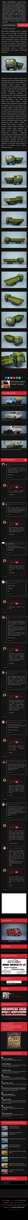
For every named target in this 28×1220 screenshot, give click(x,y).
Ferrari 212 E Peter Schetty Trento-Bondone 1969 (14, 1084)
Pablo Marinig (12, 617)
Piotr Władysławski (14, 582)
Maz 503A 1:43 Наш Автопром (17, 1139)
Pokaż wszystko (23, 1117)
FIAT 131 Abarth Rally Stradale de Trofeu (12, 1060)
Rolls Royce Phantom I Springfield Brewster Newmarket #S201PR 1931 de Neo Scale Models (14, 1078)
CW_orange (11, 762)
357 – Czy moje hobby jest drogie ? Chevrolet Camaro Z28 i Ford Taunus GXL (13, 1090)
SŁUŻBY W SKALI (6, 1070)
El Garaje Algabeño (7, 1058)
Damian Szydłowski (14, 464)
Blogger (11, 1200)
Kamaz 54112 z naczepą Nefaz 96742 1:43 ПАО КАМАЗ (13, 434)
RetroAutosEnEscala (8, 1094)
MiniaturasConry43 (7, 1107)
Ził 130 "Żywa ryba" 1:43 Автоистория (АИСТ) (11, 405)
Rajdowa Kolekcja (7, 1113)
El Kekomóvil (5, 1076)
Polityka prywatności (14, 1209)
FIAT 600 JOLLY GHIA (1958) (9, 1095)
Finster (13, 994)
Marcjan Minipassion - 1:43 (15, 672)
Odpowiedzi (6, 482)
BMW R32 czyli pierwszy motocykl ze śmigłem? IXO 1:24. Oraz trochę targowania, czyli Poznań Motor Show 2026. (14, 1102)
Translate (18, 984)
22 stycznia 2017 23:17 (19, 762)
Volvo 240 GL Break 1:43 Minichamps (15, 1133)
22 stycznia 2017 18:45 (18, 722)
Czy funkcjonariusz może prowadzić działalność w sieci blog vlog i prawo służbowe (14, 1072)
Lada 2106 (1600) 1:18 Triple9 (7, 420)
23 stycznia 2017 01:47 (16, 805)
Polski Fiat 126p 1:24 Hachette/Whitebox (14, 1127)
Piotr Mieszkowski (13, 504)
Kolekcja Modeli (6, 1099)
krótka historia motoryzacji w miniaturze (13, 1088)
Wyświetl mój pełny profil (15, 996)
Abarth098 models (7, 1083)
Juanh (10, 804)
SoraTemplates (13, 1202)
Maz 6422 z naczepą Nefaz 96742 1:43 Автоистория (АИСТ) (17, 1164)
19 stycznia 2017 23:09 (19, 544)
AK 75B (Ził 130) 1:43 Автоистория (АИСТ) (14, 1145)
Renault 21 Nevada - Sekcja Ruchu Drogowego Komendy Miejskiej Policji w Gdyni (14, 1065)
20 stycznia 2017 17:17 (15, 583)
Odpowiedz (10, 477)
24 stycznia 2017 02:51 (17, 848)
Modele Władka (6, 1063)
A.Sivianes (11, 722)
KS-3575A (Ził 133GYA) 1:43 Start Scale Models (11, 449)
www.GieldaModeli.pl (14, 1018)
